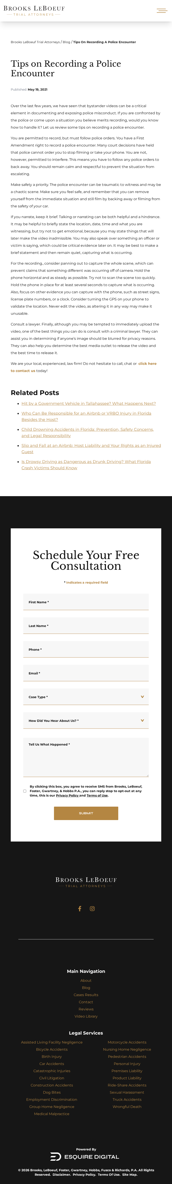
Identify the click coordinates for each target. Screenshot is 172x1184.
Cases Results (86, 995)
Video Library (86, 1016)
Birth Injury (52, 1056)
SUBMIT (86, 813)
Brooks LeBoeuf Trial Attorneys (35, 42)
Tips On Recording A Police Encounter (104, 42)
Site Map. (130, 1175)
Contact (86, 1002)
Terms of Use (97, 795)
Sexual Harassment (127, 1092)
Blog (66, 42)
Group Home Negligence (51, 1107)
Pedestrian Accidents (127, 1056)
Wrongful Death (127, 1107)
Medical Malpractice (51, 1114)
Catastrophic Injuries (51, 1071)
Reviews (86, 1009)
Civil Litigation (51, 1078)
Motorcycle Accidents (127, 1042)
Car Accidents (51, 1064)
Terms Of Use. (109, 1175)
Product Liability (127, 1078)
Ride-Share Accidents (127, 1085)
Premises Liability (127, 1071)
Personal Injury (127, 1064)
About (86, 980)
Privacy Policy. (84, 1175)
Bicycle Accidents (52, 1049)
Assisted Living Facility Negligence (52, 1042)
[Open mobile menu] (161, 10)
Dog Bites (52, 1092)
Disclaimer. (62, 1175)
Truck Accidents (127, 1099)
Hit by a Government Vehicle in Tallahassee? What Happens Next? (89, 403)
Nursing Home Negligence (127, 1049)
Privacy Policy (67, 795)
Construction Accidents (52, 1085)
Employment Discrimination (51, 1099)
